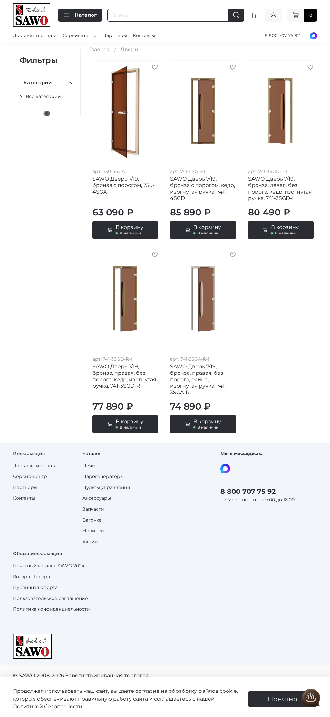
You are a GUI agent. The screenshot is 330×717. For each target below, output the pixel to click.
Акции (90, 541)
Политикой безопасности (47, 706)
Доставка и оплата (35, 35)
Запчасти (93, 509)
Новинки (93, 530)
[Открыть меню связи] (311, 698)
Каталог (86, 15)
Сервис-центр (80, 35)
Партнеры (114, 35)
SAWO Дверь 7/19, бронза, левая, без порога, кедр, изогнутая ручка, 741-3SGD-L (280, 188)
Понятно (282, 699)
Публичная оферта (35, 587)
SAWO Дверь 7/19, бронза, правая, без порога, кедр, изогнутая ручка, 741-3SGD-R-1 (124, 376)
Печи (88, 466)
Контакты (144, 35)
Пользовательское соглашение (50, 598)
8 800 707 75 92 (282, 35)
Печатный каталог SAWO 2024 (48, 566)
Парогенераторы (103, 476)
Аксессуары (96, 498)
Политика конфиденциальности (51, 609)
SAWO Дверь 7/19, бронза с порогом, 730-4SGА (123, 185)
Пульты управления (106, 487)
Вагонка (92, 520)
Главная (99, 49)
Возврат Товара (31, 577)
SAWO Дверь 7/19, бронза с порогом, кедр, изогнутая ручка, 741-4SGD (202, 188)
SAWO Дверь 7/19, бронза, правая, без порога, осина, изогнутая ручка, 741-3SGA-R (198, 379)
